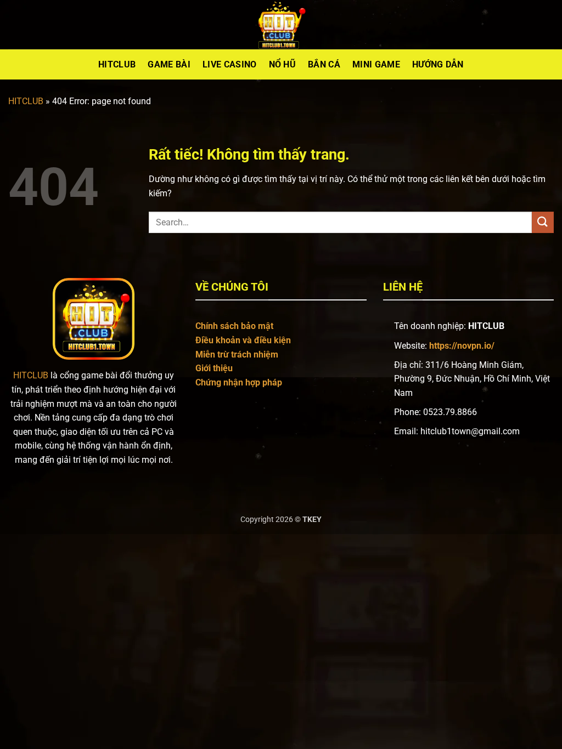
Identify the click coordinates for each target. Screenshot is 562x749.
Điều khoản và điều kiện (243, 340)
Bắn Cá (324, 64)
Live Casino (230, 64)
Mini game (376, 64)
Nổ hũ (282, 64)
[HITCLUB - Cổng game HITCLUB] (281, 24)
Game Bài (169, 64)
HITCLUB (25, 101)
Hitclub (117, 64)
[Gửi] (543, 222)
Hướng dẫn (438, 64)
